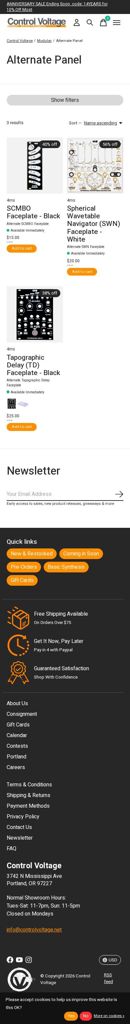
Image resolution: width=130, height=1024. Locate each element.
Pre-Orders (24, 567)
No (86, 1016)
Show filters (65, 100)
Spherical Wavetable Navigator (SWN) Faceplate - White (93, 223)
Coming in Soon (81, 554)
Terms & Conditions (29, 785)
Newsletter (20, 838)
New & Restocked (32, 554)
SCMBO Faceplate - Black (33, 212)
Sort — (75, 123)
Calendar (17, 735)
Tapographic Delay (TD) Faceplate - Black (33, 365)
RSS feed (108, 978)
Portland (16, 757)
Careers (16, 767)
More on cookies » (109, 1016)
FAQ (11, 849)
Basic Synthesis (66, 567)
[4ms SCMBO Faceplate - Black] (35, 165)
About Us (17, 704)
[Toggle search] (90, 22)
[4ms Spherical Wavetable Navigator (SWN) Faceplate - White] (95, 165)
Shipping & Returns (28, 795)
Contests (17, 746)
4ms (11, 200)
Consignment (22, 714)
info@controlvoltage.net (34, 930)
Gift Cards (22, 580)
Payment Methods (28, 806)
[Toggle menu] (116, 22)
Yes (71, 1016)
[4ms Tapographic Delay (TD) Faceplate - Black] (35, 314)
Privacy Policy (23, 817)
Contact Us (19, 827)
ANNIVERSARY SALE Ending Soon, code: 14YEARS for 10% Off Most (57, 7)
